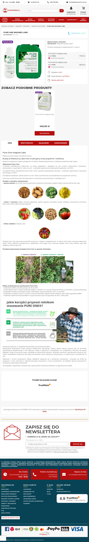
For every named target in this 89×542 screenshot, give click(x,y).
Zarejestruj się (28, 491)
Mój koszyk (27, 494)
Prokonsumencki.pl (64, 491)
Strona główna (7, 26)
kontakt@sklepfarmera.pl (77, 474)
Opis (10, 143)
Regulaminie (73, 452)
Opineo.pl (60, 489)
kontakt (77, 2)
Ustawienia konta (29, 498)
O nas (49, 494)
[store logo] (13, 11)
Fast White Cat (40, 540)
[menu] (44, 20)
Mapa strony (5, 513)
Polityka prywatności (9, 496)
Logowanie (27, 489)
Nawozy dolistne (38, 26)
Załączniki (44, 143)
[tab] (9, 143)
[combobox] (44, 10)
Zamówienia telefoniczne (10, 491)
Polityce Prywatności (61, 452)
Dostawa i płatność (8, 501)
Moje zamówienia (29, 496)
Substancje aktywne (8, 508)
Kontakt (50, 489)
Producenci (5, 506)
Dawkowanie (60, 143)
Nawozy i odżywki (23, 26)
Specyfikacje (27, 143)
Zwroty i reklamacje (8, 503)
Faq (2, 510)
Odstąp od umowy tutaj (10, 517)
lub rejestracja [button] (71, 13)
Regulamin (5, 489)
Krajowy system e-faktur (10, 498)
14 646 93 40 (35, 2)
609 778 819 (54, 2)
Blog (48, 491)
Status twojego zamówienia (33, 501)
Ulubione (26, 503)
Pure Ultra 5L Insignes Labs (44, 114)
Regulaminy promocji (8, 494)
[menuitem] (6, 20)
